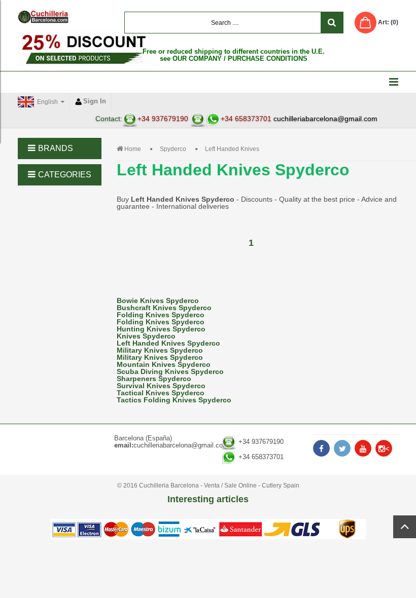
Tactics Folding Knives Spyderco (174, 400)
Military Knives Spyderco (160, 350)
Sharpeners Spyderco (154, 379)
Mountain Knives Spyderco (164, 364)
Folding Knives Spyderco (160, 315)
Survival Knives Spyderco (161, 386)
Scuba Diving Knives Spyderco (170, 371)
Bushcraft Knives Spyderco (164, 308)
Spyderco (173, 149)
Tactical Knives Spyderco (160, 393)
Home (132, 149)
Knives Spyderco (146, 336)
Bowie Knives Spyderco (158, 300)
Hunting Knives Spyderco (161, 329)
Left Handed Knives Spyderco (168, 343)
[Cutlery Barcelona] (43, 16)
